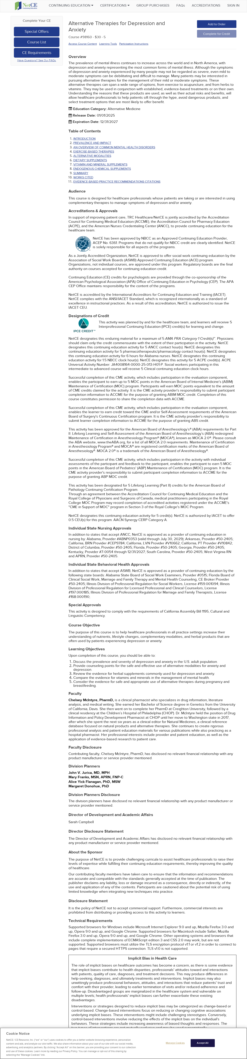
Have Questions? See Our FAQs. (36, 60)
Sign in (233, 5)
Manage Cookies (175, 1042)
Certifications (114, 5)
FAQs (180, 5)
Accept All (202, 1042)
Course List (36, 42)
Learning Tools (108, 43)
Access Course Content (83, 43)
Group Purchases (152, 5)
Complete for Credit (216, 34)
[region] (123, 1043)
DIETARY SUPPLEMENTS (90, 160)
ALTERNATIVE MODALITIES (92, 156)
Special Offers (37, 31)
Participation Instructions (133, 43)
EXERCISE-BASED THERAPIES (93, 152)
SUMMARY (80, 173)
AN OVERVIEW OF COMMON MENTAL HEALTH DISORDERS (114, 147)
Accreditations (206, 5)
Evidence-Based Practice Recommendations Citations (116, 182)
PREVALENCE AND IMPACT (92, 143)
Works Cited (83, 177)
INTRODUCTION (84, 139)
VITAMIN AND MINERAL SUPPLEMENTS (100, 164)
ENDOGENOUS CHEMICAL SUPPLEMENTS (102, 169)
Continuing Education (70, 5)
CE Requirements (36, 52)
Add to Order (216, 24)
